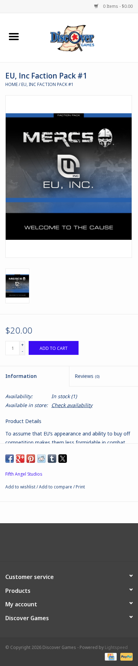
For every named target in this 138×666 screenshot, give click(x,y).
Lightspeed (116, 647)
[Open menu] (14, 36)
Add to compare (56, 487)
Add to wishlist (20, 487)
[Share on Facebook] (9, 458)
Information (21, 376)
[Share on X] (62, 458)
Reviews (87, 376)
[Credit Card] (110, 656)
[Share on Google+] (20, 458)
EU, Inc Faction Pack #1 (47, 84)
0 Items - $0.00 (117, 6)
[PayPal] (125, 656)
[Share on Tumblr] (52, 458)
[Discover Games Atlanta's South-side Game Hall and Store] (82, 37)
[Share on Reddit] (41, 458)
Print (80, 487)
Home (11, 84)
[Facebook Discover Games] (69, 545)
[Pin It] (31, 458)
